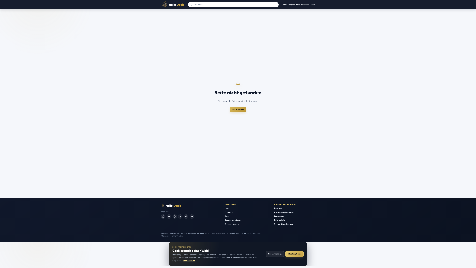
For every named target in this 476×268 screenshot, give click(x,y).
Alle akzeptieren (294, 254)
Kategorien (305, 4)
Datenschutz (279, 220)
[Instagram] (175, 216)
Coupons (291, 4)
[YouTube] (192, 216)
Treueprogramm (232, 224)
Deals (285, 4)
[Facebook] (180, 216)
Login (313, 4)
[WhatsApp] (163, 216)
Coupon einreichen (233, 220)
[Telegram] (169, 216)
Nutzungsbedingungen (284, 212)
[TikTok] (186, 216)
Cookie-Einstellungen (283, 224)
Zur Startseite (238, 109)
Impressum (279, 216)
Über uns (278, 208)
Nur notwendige (275, 254)
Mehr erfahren (189, 260)
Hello (176, 4)
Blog (298, 4)
